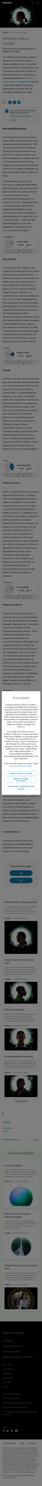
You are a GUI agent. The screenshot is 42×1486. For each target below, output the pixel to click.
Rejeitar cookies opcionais (21, 779)
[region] (21, 743)
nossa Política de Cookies (21, 766)
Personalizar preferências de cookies (21, 787)
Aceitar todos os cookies (21, 773)
